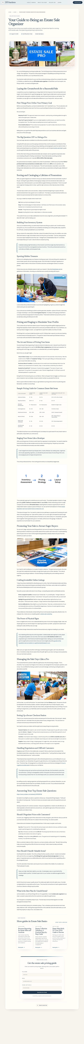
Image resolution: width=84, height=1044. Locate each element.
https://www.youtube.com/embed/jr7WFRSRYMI (29, 794)
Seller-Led (52, 2)
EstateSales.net (56, 269)
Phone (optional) (27, 985)
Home (9, 12)
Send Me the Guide (42, 992)
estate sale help (58, 148)
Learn (59, 2)
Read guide (20, 947)
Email (23, 978)
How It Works (31, 2)
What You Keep (42, 2)
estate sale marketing (46, 614)
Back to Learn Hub (43, 1005)
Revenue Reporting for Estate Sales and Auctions (24, 930)
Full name (24, 971)
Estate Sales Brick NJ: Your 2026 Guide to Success (58, 930)
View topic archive (61, 922)
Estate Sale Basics (39, 34)
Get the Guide (77, 2)
